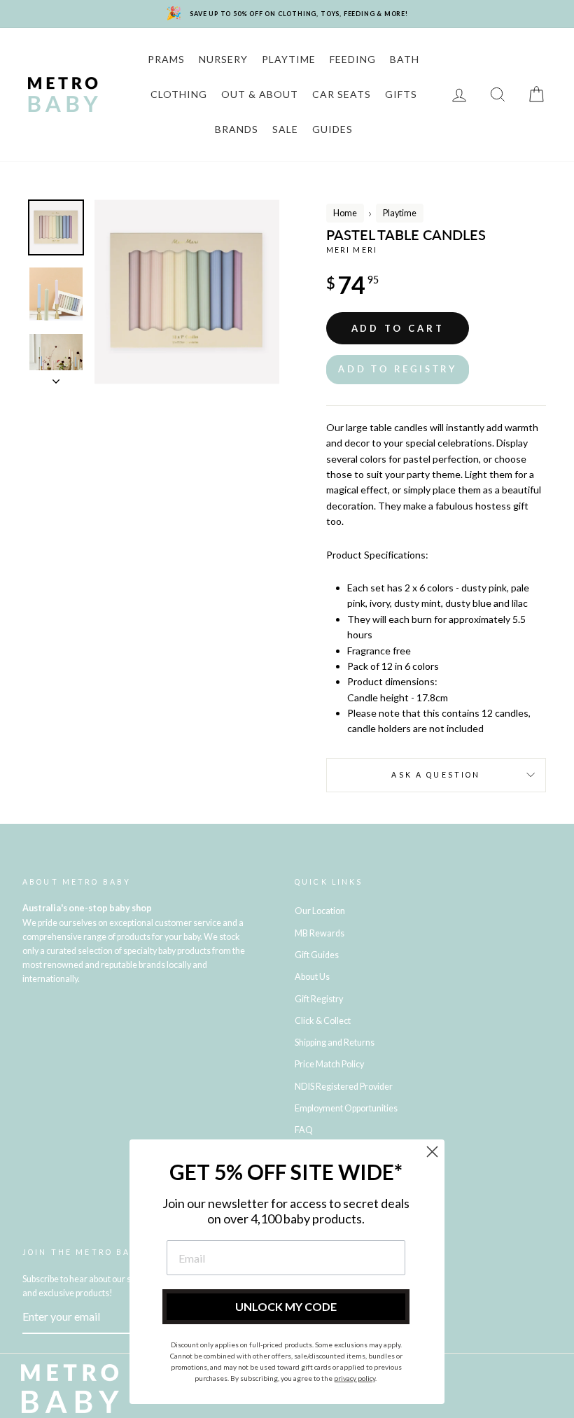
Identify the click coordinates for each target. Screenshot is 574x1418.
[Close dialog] (432, 1151)
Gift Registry (319, 999)
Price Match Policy (329, 1064)
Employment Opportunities (346, 1108)
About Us (312, 976)
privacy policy (354, 1378)
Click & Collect (323, 1021)
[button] (397, 369)
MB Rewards (319, 933)
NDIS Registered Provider (344, 1086)
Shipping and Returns (334, 1042)
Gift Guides (317, 955)
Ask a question (435, 775)
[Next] (56, 377)
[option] (186, 291)
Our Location (320, 911)
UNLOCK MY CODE (286, 1306)
